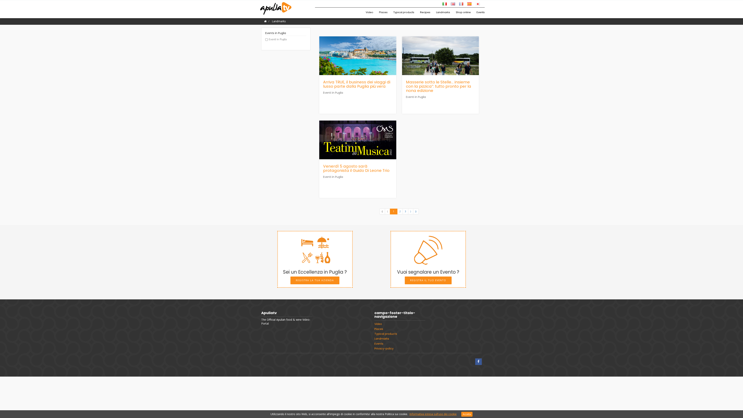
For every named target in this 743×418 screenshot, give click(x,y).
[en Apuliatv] (453, 3)
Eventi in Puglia (278, 39)
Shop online (463, 12)
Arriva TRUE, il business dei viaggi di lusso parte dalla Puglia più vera (356, 84)
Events (481, 12)
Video (369, 12)
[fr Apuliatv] (461, 3)
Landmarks (443, 12)
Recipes (425, 12)
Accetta (467, 414)
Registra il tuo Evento (428, 280)
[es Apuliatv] (469, 3)
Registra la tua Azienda (315, 280)
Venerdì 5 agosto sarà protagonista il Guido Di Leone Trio (356, 168)
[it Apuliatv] (445, 3)
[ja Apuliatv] (478, 3)
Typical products (403, 12)
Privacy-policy (384, 348)
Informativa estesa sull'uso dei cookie (433, 414)
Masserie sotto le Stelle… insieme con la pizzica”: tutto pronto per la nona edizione (438, 86)
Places (383, 12)
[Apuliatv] (276, 6)
